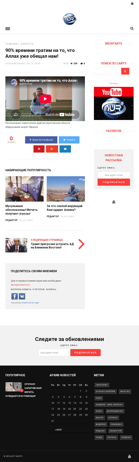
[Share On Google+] (52, 149)
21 (74, 409)
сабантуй (116, 431)
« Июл (58, 429)
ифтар (100, 418)
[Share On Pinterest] (39, 149)
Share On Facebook (42, 139)
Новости (27, 44)
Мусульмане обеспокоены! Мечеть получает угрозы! (21, 209)
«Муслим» (102, 385)
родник (100, 431)
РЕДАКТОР (11, 220)
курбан (113, 418)
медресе (101, 424)
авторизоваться (20, 284)
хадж (99, 437)
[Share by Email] (65, 149)
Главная (11, 44)
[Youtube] (132, 3)
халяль (112, 437)
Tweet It (71, 139)
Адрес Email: (107, 168)
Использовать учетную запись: (34, 289)
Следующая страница (47, 240)
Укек (99, 398)
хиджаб (126, 437)
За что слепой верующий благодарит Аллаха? (64, 208)
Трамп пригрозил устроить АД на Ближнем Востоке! (52, 245)
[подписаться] (114, 119)
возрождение (115, 411)
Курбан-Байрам (105, 391)
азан (99, 411)
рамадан (116, 424)
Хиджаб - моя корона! (109, 405)
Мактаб (125, 391)
